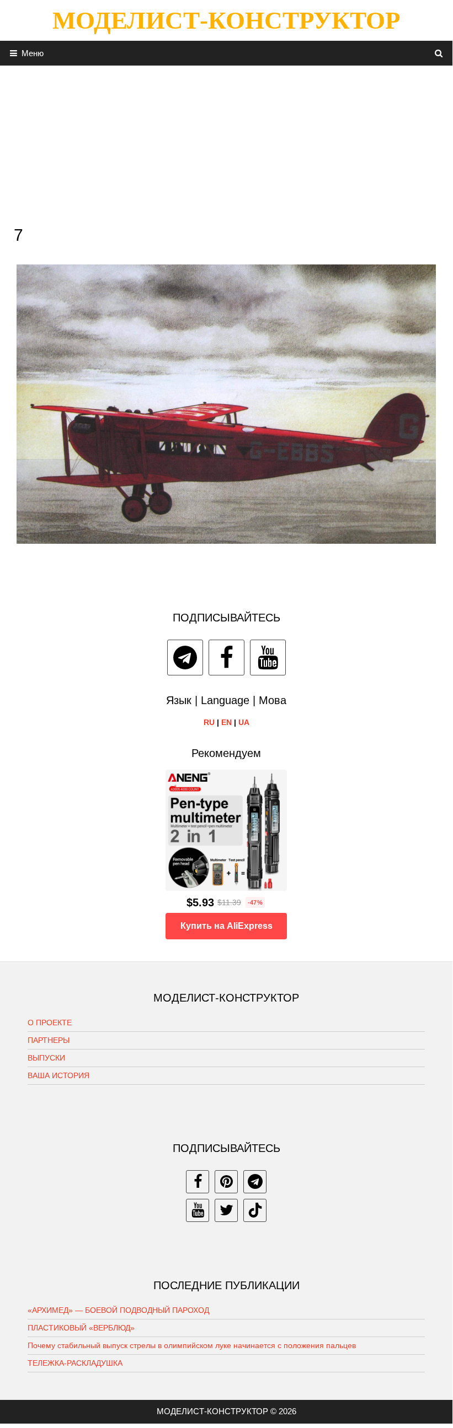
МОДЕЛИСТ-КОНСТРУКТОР (226, 20)
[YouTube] (268, 657)
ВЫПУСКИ (46, 1057)
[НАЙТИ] (438, 53)
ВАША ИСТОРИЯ (58, 1075)
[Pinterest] (226, 1181)
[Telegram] (185, 657)
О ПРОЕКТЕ (50, 1022)
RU (209, 722)
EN (226, 722)
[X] (226, 1210)
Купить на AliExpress (226, 926)
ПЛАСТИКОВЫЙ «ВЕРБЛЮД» (81, 1327)
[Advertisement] (226, 143)
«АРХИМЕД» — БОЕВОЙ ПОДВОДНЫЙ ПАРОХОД (118, 1310)
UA (243, 722)
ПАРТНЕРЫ (49, 1040)
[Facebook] (226, 657)
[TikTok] (255, 1210)
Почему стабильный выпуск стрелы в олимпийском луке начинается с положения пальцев (192, 1345)
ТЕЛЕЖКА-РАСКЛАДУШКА (75, 1363)
